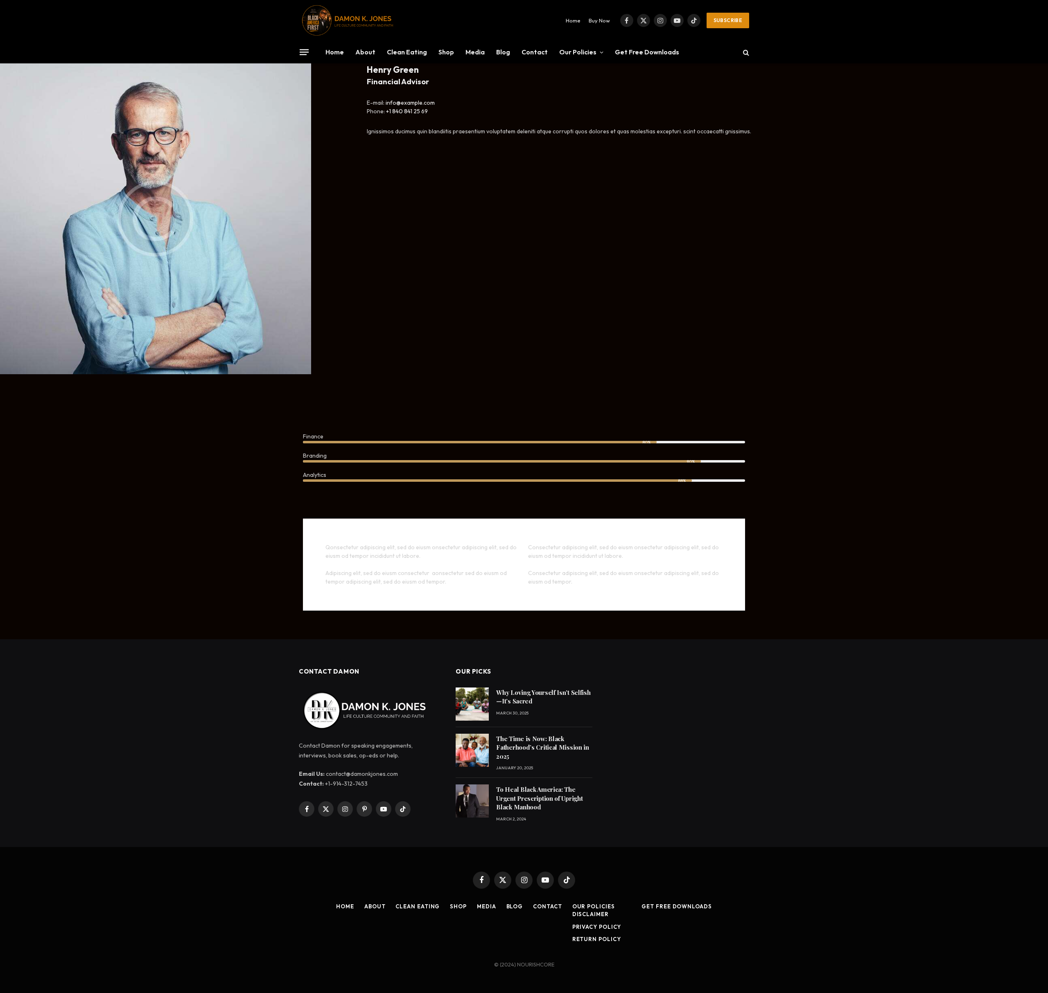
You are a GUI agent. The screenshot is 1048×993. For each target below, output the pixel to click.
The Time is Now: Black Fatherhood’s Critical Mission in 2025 (542, 747)
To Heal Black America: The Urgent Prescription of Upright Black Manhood (539, 798)
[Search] (745, 52)
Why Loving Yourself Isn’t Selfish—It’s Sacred (543, 696)
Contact (535, 52)
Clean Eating (407, 52)
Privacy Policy (596, 926)
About (365, 52)
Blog (503, 52)
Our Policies (577, 52)
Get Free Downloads (647, 52)
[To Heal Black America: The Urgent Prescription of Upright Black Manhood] (472, 801)
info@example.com (410, 102)
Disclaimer (590, 914)
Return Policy (596, 939)
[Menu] (304, 52)
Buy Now (599, 20)
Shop (446, 52)
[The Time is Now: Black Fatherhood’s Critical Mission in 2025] (472, 750)
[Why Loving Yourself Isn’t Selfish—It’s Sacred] (472, 704)
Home (573, 20)
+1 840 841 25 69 (407, 111)
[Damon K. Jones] (347, 20)
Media (475, 52)
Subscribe (728, 20)
